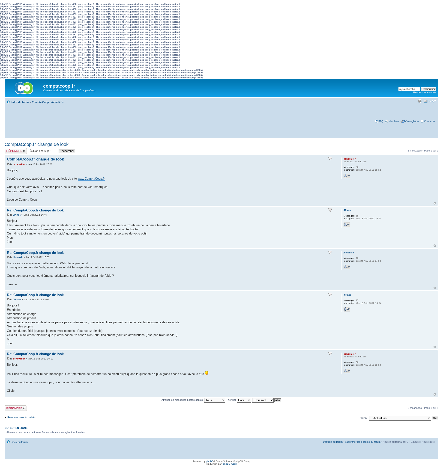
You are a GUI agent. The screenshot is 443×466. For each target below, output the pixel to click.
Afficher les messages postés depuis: (183, 399)
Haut (435, 203)
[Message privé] (347, 176)
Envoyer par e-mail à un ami (425, 101)
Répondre (10, 149)
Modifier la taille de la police (432, 101)
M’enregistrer (411, 121)
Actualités (57, 102)
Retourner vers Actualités (21, 417)
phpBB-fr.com (230, 464)
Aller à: (363, 417)
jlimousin (18, 257)
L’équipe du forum (333, 441)
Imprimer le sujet (419, 101)
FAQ (380, 121)
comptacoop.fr (59, 86)
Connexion (430, 121)
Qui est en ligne (16, 428)
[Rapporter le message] (330, 158)
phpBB (209, 461)
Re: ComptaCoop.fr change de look (35, 210)
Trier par (231, 399)
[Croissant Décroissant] (266, 399)
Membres (394, 121)
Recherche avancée (424, 92)
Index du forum (20, 102)
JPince (17, 215)
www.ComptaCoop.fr (91, 178)
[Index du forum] (24, 87)
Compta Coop (40, 102)
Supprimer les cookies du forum (362, 441)
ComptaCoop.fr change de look (37, 144)
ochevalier (19, 164)
